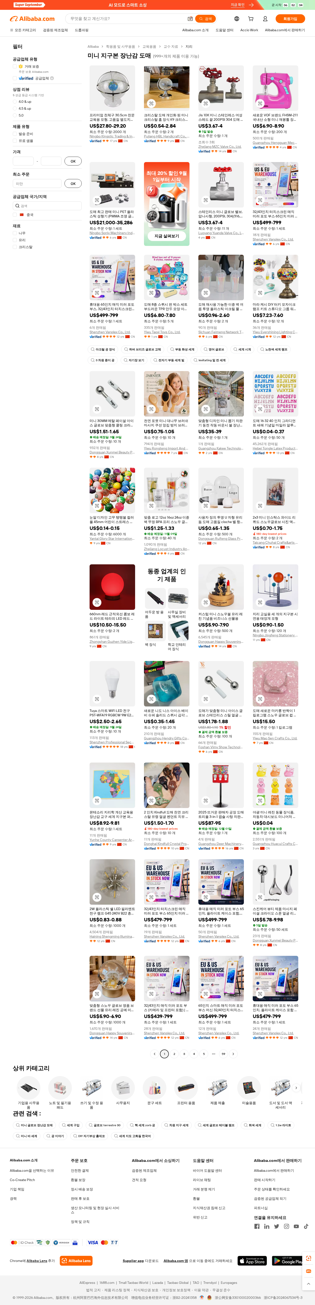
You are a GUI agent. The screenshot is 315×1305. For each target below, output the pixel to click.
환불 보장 (78, 1180)
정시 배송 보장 (82, 1189)
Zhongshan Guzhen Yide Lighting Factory (112, 642)
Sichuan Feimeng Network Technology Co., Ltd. (221, 332)
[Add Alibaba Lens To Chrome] (76, 1261)
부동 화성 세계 (184, 349)
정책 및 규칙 (80, 1222)
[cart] (251, 19)
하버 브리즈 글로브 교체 (145, 349)
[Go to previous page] (154, 1054)
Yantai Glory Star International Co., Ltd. (112, 538)
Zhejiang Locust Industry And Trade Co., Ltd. (166, 549)
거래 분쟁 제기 (204, 1189)
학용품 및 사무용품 (120, 46)
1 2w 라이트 (283, 1125)
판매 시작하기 (264, 1180)
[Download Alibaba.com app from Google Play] (288, 1261)
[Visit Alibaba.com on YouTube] (296, 1226)
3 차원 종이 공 (105, 360)
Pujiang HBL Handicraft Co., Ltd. (166, 136)
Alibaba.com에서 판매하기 (274, 1170)
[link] (308, 1258)
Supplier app (133, 1261)
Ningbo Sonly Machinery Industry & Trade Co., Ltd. (112, 233)
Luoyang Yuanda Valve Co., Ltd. (221, 233)
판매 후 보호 (80, 1198)
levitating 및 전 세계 (212, 360)
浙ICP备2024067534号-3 (283, 1298)
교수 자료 (171, 46)
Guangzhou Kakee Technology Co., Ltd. (221, 448)
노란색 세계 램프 (276, 349)
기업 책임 (17, 1189)
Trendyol (210, 1283)
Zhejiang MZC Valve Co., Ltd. (219, 147)
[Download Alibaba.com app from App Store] (252, 1261)
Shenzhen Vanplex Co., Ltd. (273, 239)
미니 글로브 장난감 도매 (37, 1125)
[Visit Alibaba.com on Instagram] (286, 1226)
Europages (229, 1283)
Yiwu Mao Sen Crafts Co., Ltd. (275, 738)
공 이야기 (57, 1136)
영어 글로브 (216, 349)
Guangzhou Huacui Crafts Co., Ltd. (275, 844)
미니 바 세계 (29, 1136)
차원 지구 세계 (179, 1125)
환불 (196, 1198)
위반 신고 (200, 1217)
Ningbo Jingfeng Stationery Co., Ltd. (275, 635)
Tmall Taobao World (133, 1283)
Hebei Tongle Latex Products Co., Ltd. (275, 448)
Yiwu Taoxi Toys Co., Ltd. (162, 332)
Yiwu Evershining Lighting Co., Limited (275, 332)
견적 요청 (139, 1180)
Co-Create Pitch (22, 1180)
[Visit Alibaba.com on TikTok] (306, 1226)
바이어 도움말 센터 (207, 1170)
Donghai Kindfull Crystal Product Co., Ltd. (166, 844)
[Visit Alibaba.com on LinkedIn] (267, 1226)
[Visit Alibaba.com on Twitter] (277, 1226)
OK (73, 161)
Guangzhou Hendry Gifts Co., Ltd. (166, 738)
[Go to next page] (233, 1054)
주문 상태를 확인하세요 (272, 1189)
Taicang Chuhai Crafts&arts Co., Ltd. (275, 542)
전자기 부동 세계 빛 (171, 360)
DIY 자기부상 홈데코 (91, 1136)
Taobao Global (178, 1283)
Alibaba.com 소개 (24, 1160)
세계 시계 (244, 349)
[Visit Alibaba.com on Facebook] (257, 1226)
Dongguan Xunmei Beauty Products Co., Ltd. (112, 452)
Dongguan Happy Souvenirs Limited (221, 642)
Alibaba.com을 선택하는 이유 (32, 1170)
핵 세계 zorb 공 (145, 1125)
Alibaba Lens (37, 1261)
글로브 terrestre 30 (107, 1125)
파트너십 (261, 1208)
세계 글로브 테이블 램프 (219, 1125)
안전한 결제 (80, 1170)
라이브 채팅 (202, 1180)
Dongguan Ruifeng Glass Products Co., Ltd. (221, 538)
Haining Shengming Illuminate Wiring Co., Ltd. (112, 936)
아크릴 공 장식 (105, 349)
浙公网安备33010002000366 (238, 1298)
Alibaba (93, 46)
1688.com (106, 1283)
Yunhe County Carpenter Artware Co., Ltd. (112, 840)
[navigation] (47, 550)
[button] (190, 19)
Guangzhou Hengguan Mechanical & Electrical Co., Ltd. (275, 143)
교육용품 (149, 46)
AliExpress (87, 1283)
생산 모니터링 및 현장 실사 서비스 (95, 1210)
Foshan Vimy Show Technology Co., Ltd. (221, 747)
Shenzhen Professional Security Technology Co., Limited (112, 742)
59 (223, 1054)
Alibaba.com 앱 (176, 1261)
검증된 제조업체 (144, 1170)
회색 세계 (255, 1125)
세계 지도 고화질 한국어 (135, 1136)
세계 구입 (73, 1125)
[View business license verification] (202, 1297)
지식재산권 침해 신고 (209, 1208)
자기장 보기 (136, 360)
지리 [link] (189, 46)
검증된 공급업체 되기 (270, 1198)
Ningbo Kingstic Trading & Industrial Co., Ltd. (112, 136)
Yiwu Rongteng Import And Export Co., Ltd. (166, 448)
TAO (196, 1283)
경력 (13, 1198)
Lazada (157, 1283)
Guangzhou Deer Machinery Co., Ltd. (221, 844)
